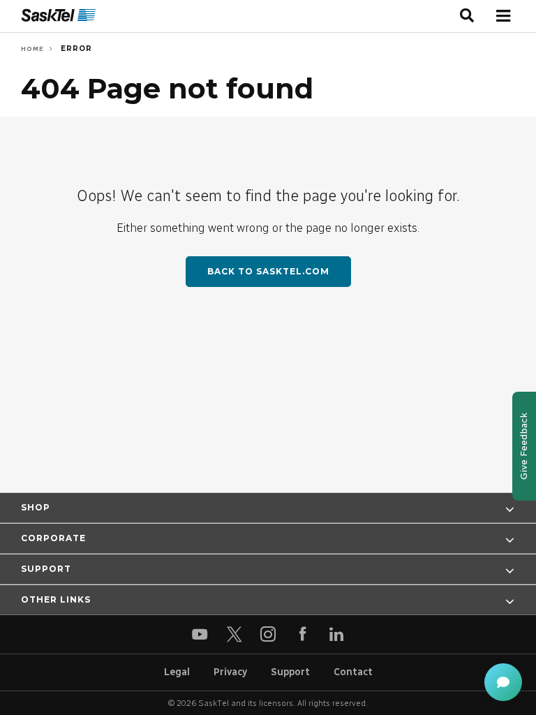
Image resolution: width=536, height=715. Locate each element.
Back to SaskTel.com (268, 271)
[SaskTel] (58, 15)
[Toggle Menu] (503, 15)
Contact (353, 672)
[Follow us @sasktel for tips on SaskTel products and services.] (234, 634)
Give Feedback (524, 446)
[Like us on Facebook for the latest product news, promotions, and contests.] (302, 634)
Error (75, 48)
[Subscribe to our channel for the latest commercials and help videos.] (200, 634)
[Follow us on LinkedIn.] (337, 634)
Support (290, 672)
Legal (177, 672)
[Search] (467, 16)
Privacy (230, 672)
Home (32, 48)
